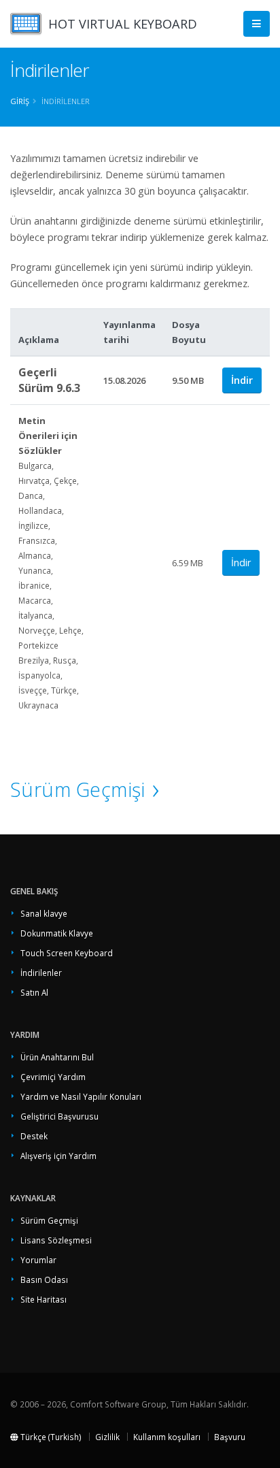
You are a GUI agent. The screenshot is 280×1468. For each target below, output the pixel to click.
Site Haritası (43, 1299)
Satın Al (34, 992)
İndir (242, 380)
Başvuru (229, 1436)
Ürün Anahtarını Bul (57, 1056)
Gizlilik (107, 1436)
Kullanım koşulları (166, 1436)
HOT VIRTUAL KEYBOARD (122, 24)
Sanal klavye (43, 913)
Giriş (19, 101)
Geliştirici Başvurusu (59, 1116)
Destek (34, 1135)
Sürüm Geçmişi (77, 789)
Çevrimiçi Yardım (53, 1076)
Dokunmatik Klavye (56, 933)
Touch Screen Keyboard (66, 952)
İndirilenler (41, 972)
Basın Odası (44, 1279)
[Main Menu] (256, 24)
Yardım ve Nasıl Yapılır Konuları (80, 1096)
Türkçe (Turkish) (50, 1436)
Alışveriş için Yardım (58, 1155)
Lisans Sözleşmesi (56, 1240)
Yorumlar (38, 1259)
